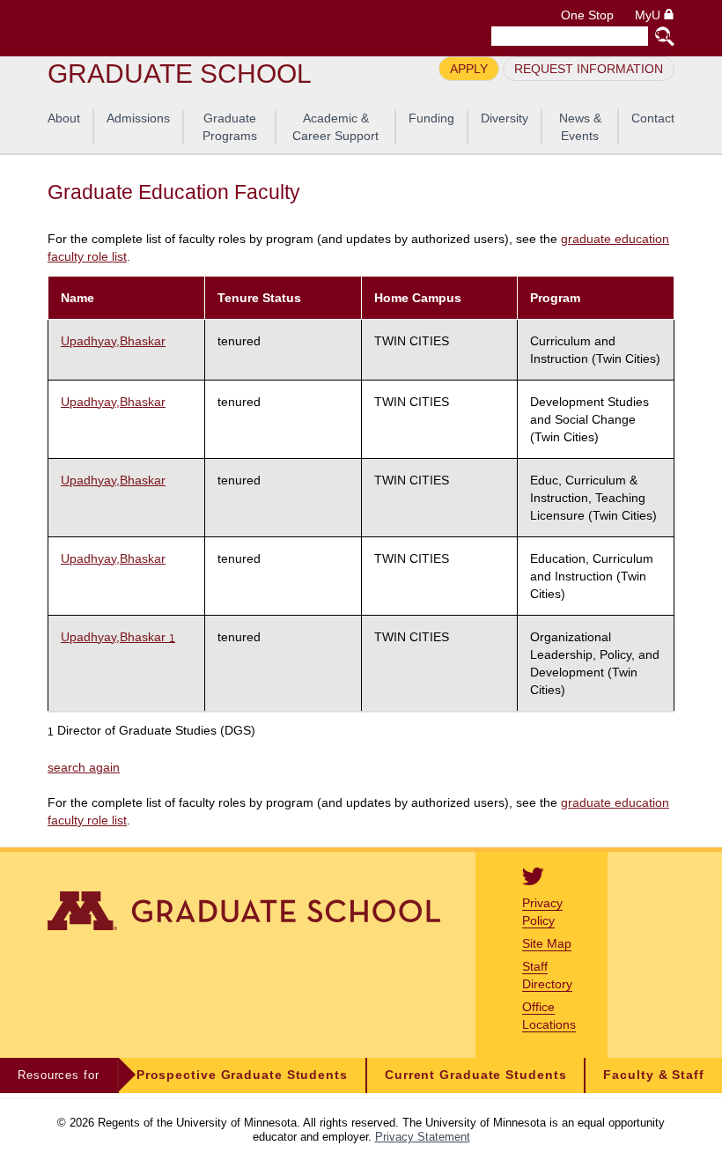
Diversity (504, 118)
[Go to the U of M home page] (174, 28)
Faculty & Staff (653, 1075)
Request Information (588, 69)
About (64, 118)
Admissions (138, 118)
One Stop (587, 15)
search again (84, 767)
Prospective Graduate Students (242, 1075)
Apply (469, 69)
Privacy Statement (422, 1136)
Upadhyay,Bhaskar (113, 341)
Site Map (546, 943)
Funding (431, 118)
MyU (649, 15)
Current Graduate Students (476, 1075)
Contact (652, 118)
